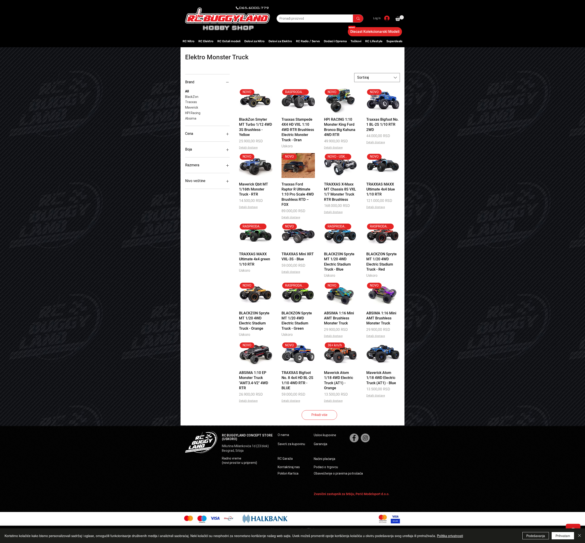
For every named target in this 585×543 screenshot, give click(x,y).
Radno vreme (231, 458)
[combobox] (377, 77)
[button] (399, 18)
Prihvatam (563, 535)
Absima (190, 118)
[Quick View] (383, 354)
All (187, 91)
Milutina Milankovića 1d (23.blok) (245, 446)
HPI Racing (192, 113)
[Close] (579, 535)
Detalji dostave (248, 147)
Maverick (191, 107)
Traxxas (191, 102)
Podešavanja (535, 535)
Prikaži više (319, 415)
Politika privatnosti (450, 535)
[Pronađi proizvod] (358, 18)
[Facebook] (354, 437)
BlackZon (191, 97)
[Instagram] (365, 437)
